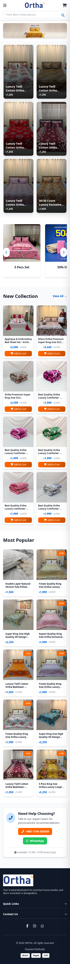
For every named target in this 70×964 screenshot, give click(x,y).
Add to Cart (20, 353)
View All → (60, 296)
